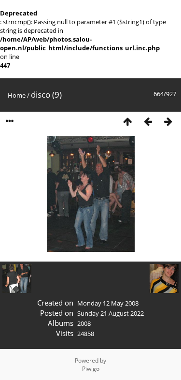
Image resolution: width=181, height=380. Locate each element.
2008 (84, 323)
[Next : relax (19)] (168, 121)
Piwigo (90, 369)
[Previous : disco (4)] (148, 121)
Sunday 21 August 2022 (110, 313)
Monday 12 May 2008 (108, 303)
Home (17, 95)
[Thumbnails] (127, 121)
